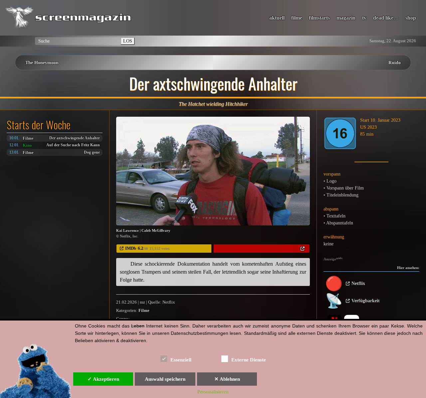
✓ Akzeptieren (103, 379)
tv (364, 18)
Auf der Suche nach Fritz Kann (73, 145)
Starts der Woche (39, 124)
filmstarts (319, 18)
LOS (127, 41)
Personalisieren (213, 391)
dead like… (386, 18)
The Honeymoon (42, 62)
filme (296, 18)
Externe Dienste (248, 359)
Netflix (358, 283)
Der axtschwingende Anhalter (74, 138)
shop (410, 18)
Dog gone (92, 152)
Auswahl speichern (165, 379)
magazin (345, 18)
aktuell (277, 18)
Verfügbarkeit (365, 300)
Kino (27, 145)
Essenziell (180, 359)
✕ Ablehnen (227, 379)
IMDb (130, 248)
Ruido (394, 62)
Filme (28, 138)
